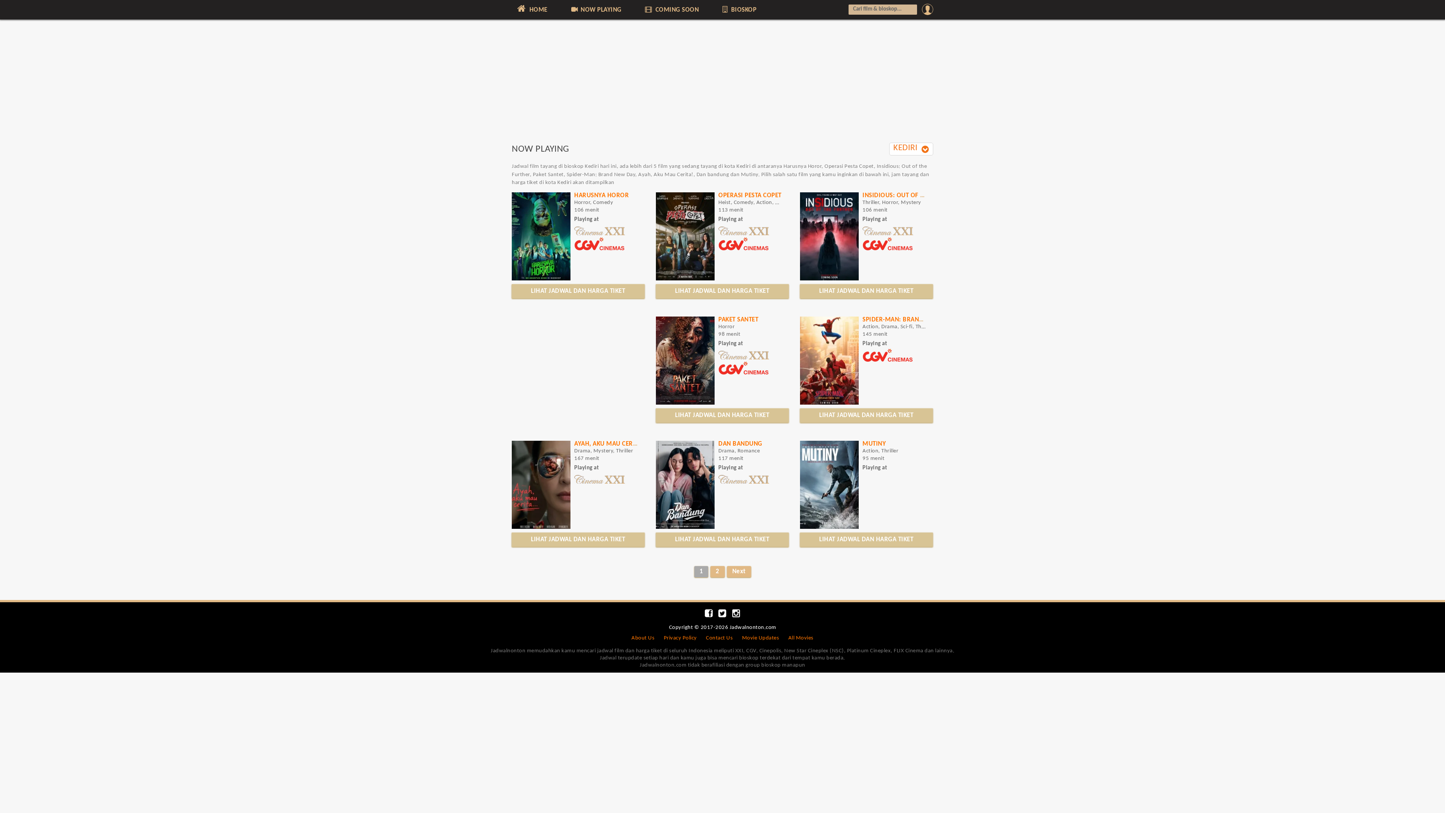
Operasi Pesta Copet (750, 195)
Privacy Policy (680, 638)
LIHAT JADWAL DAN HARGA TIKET (578, 291)
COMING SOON (676, 10)
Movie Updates (760, 638)
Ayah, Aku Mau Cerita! (609, 444)
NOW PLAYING (600, 10)
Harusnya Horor (601, 195)
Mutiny (874, 444)
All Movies (801, 638)
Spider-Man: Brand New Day (907, 320)
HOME (538, 10)
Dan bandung (740, 444)
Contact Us (719, 638)
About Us (642, 638)
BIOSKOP (742, 10)
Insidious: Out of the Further (910, 195)
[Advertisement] (722, 85)
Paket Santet (738, 320)
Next (739, 571)
